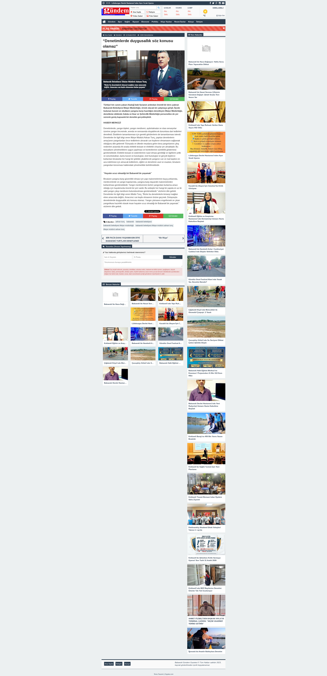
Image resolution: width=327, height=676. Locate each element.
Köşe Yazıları (166, 22)
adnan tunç (120, 222)
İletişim (152, 12)
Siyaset (135, 22)
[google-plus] (216, 3)
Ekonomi (145, 22)
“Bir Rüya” (163, 238)
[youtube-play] (223, 3)
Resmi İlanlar (180, 22)
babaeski (130, 222)
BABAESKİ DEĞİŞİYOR (134, 28)
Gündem (111, 22)
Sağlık (127, 22)
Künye (191, 22)
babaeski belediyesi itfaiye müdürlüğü (118, 225)
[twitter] (213, 3)
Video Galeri (137, 16)
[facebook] (210, 3)
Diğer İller (221, 15)
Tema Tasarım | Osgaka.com (163, 674)
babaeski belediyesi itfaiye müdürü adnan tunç (154, 225)
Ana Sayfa (136, 12)
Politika (155, 22)
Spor (120, 22)
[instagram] (220, 3)
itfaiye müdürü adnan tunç (114, 229)
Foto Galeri (153, 16)
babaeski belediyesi (144, 222)
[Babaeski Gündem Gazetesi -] (115, 11)
